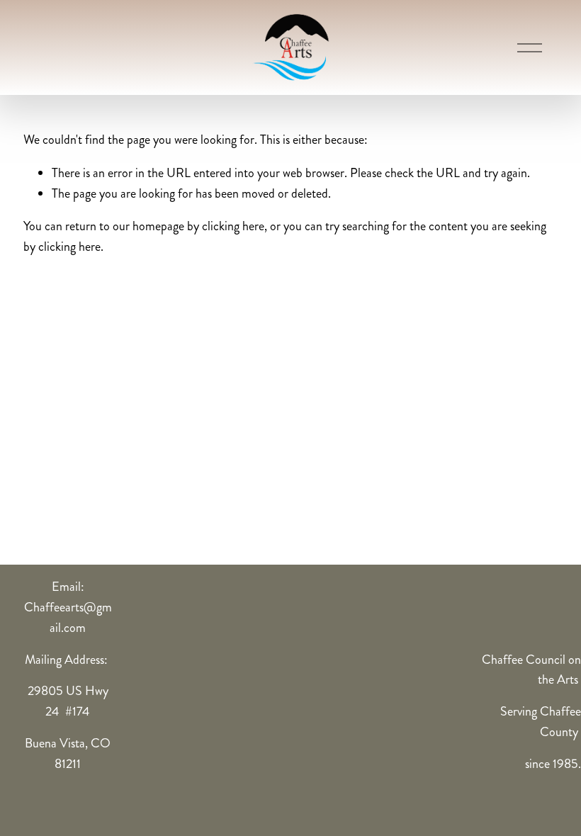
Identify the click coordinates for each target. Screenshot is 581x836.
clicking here (233, 226)
